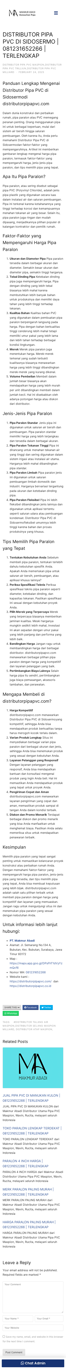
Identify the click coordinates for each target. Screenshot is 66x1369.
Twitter (47, 1007)
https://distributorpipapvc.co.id (30, 986)
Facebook (31, 1007)
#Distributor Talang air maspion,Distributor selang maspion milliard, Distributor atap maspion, (29, 1026)
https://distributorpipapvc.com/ (31, 981)
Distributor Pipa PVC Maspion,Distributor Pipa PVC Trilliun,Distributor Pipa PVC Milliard (32, 68)
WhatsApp (12, 1013)
